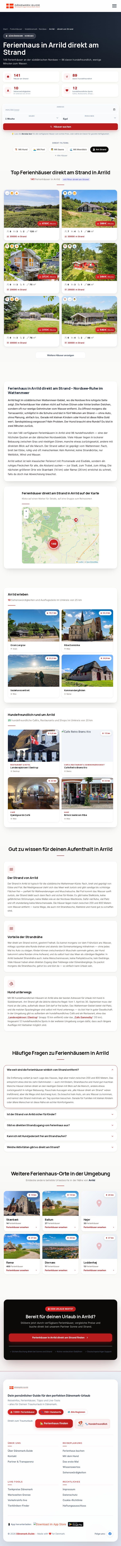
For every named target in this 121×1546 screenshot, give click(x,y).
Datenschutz (70, 1494)
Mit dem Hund (71, 1456)
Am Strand (99, 149)
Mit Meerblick (78, 149)
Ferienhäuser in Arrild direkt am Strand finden (58, 1337)
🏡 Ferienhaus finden (54, 1423)
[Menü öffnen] (114, 6)
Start (5, 29)
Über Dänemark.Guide (20, 1450)
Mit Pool (39, 149)
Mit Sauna (57, 149)
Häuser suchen (62, 126)
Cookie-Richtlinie (72, 1500)
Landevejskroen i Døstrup (23, 1017)
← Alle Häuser (61, 155)
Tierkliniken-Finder (18, 1505)
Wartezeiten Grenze (19, 1494)
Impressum (69, 1489)
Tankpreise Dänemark (20, 1489)
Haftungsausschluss (74, 1505)
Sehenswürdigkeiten (74, 1472)
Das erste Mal (71, 1461)
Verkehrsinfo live (17, 1500)
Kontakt (12, 1456)
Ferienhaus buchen (73, 1450)
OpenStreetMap (92, 562)
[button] (52, 542)
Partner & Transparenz (21, 1461)
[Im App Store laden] (50, 1524)
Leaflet (80, 562)
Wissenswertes (71, 1466)
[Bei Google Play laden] (75, 1524)
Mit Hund (21, 149)
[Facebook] (110, 1533)
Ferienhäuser (16, 29)
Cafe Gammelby (83, 1017)
